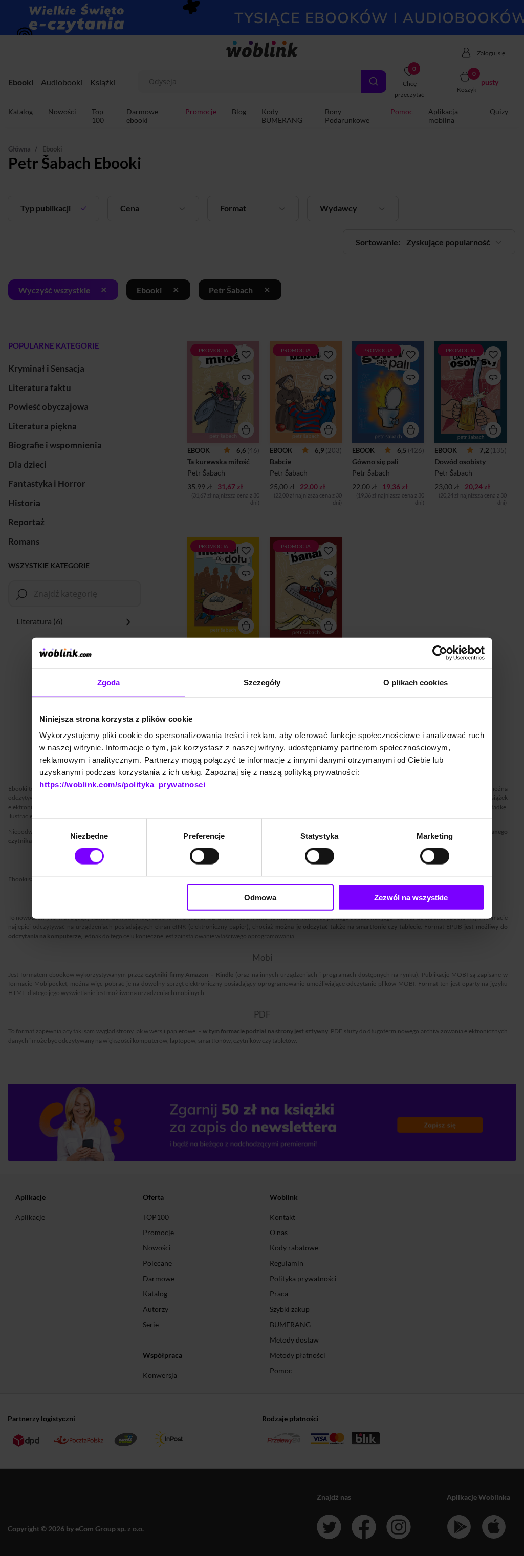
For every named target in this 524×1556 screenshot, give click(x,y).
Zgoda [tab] (108, 682)
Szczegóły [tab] (262, 682)
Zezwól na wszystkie (411, 897)
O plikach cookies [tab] (415, 682)
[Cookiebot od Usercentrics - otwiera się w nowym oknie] (440, 653)
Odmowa (260, 897)
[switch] (204, 856)
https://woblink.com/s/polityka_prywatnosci (122, 784)
